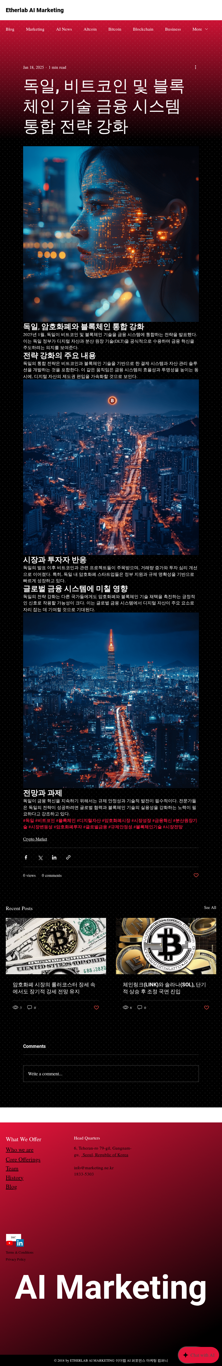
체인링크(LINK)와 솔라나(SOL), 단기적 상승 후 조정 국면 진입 (164, 987)
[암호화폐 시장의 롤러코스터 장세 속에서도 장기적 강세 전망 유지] (56, 946)
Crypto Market (35, 839)
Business (173, 29)
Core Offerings (23, 1159)
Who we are (20, 1149)
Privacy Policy (16, 1259)
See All (210, 907)
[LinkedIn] (20, 1243)
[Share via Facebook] (26, 857)
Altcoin (90, 29)
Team (12, 1168)
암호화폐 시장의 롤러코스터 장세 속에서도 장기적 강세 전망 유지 (54, 987)
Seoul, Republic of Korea (104, 1154)
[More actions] (195, 67)
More (197, 29)
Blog (10, 29)
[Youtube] (9, 1243)
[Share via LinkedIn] (54, 857)
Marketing (35, 29)
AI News (64, 29)
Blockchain (143, 29)
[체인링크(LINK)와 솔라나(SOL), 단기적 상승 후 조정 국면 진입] (166, 946)
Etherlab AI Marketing (35, 10)
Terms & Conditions (20, 1252)
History (14, 1177)
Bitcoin (114, 29)
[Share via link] (68, 857)
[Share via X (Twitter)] (40, 857)
